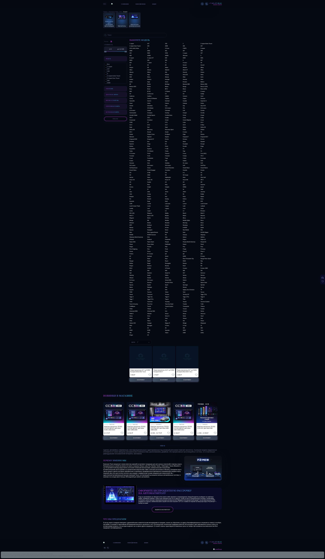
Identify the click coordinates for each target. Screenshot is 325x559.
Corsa (184, 115)
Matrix (184, 215)
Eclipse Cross (151, 134)
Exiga (202, 146)
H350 (148, 175)
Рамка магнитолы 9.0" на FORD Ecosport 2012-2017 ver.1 (187, 370)
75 (165, 62)
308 (202, 50)
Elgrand (149, 136)
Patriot (184, 244)
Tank (184, 292)
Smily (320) (168, 280)
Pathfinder (168, 244)
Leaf (148, 208)
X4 (148, 328)
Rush (184, 265)
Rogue (131, 265)
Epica (184, 141)
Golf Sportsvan (133, 167)
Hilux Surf (203, 177)
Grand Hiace (186, 167)
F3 (183, 148)
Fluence (167, 153)
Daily (130, 127)
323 (130, 53)
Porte (166, 249)
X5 (165, 328)
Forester (131, 155)
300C (148, 50)
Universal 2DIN (133, 311)
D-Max (202, 124)
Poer (202, 246)
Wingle (184, 323)
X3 (130, 328)
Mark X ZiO (150, 215)
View (166, 318)
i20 (183, 182)
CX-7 (166, 124)
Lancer (185, 203)
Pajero (184, 239)
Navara (131, 230)
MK (148, 220)
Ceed (130, 103)
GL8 (202, 163)
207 (202, 46)
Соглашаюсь (316, 555)
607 (202, 60)
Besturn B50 (204, 84)
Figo (184, 151)
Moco (202, 220)
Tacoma (149, 292)
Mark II (202, 213)
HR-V (202, 179)
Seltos (166, 275)
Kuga (148, 201)
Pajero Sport (150, 241)
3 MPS (184, 48)
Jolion (184, 191)
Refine (131, 263)
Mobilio (167, 220)
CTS (166, 122)
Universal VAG (151, 311)
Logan (149, 210)
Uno (166, 311)
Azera (166, 81)
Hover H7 (167, 179)
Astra (202, 74)
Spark (166, 285)
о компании (125, 4)
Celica (202, 103)
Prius (166, 251)
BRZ (130, 91)
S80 (184, 270)
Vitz (184, 320)
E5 (201, 132)
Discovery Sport (169, 129)
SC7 (184, 273)
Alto (166, 72)
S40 (148, 270)
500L (202, 58)
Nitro (130, 232)
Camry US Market (152, 98)
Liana (202, 208)
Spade (149, 285)
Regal (148, 263)
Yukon (166, 332)
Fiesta (166, 151)
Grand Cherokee (169, 167)
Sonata (202, 280)
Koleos (184, 199)
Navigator (149, 230)
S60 (166, 270)
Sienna (167, 277)
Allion (130, 69)
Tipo (202, 299)
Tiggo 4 (167, 296)
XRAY (184, 330)
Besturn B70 (132, 86)
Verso (148, 316)
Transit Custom (169, 306)
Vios (202, 318)
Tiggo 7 (131, 299)
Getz (148, 163)
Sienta (184, 277)
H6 (166, 175)
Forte (148, 155)
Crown (167, 120)
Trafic (202, 304)
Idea (166, 184)
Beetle (149, 84)
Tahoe (166, 292)
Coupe (202, 115)
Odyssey (203, 234)
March (184, 213)
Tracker (185, 304)
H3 (130, 175)
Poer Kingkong (133, 249)
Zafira (202, 332)
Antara (202, 72)
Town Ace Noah (169, 304)
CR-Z (148, 117)
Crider (202, 117)
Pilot (166, 246)
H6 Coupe (185, 175)
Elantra (202, 134)
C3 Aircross (150, 93)
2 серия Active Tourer (206, 43)
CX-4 (130, 124)
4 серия (185, 53)
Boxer (148, 89)
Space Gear (204, 282)
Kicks (184, 196)
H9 (201, 175)
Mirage (131, 220)
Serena (202, 275)
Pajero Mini (132, 241)
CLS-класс (132, 110)
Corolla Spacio (151, 115)
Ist (183, 189)
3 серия (203, 48)
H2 (201, 172)
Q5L (202, 253)
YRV (148, 332)
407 (202, 53)
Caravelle (132, 100)
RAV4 (184, 261)
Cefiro (148, 103)
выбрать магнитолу (162, 509)
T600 (130, 292)
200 (148, 46)
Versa (131, 316)
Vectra (202, 311)
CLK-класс (203, 108)
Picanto (149, 246)
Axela (130, 81)
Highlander (168, 177)
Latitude (203, 206)
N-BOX (149, 227)
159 (166, 43)
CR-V (130, 117)
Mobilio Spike (186, 220)
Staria (131, 287)
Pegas (131, 246)
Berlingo (167, 84)
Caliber (167, 96)
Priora (148, 251)
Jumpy (149, 194)
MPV (130, 225)
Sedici (148, 275)
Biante (149, 86)
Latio (184, 206)
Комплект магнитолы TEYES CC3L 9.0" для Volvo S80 (206, 427)
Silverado (203, 277)
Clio (184, 108)
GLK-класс (168, 165)
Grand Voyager (151, 170)
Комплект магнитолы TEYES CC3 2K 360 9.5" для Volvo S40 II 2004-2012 (183, 428)
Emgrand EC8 (133, 139)
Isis (166, 189)
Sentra (184, 275)
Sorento (149, 282)
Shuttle (149, 277)
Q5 (183, 253)
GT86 (148, 172)
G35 (166, 160)
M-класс (203, 210)
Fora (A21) (203, 153)
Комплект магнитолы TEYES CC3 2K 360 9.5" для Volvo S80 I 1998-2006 (136, 428)
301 (166, 50)
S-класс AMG (204, 268)
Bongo (184, 86)
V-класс (185, 311)
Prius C (185, 251)
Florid (148, 153)
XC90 (148, 330)
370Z (166, 53)
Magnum (149, 213)
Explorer (149, 148)
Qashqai (149, 256)
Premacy (203, 249)
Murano (167, 225)
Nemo (166, 230)
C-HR (184, 91)
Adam (166, 67)
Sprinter (203, 285)
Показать (115, 118)
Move (202, 222)
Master (167, 215)
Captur (184, 98)
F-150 (166, 148)
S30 (130, 270)
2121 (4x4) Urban (134, 48)
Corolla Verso (168, 115)
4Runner (185, 55)
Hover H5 (149, 179)
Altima (149, 72)
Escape (203, 144)
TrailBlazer (132, 306)
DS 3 (130, 132)
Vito (166, 320)
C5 (183, 93)
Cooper (185, 112)
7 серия (149, 62)
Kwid (166, 201)
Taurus (202, 292)
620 (130, 62)
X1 (201, 325)
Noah (166, 232)
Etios (148, 146)
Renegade (168, 263)
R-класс (203, 256)
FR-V (202, 155)
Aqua (130, 74)
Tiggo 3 (131, 296)
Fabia (131, 151)
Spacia (131, 285)
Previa (131, 251)
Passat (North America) (189, 241)
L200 (130, 203)
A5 (148, 65)
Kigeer (202, 196)
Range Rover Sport (206, 258)
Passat (167, 241)
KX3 (202, 201)
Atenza (167, 77)
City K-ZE (203, 105)
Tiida (184, 299)
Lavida (131, 208)
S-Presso (167, 268)
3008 (130, 50)
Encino (167, 139)
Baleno (202, 81)
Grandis (185, 170)
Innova (131, 187)
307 (184, 50)
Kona (202, 199)
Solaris (184, 280)
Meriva (167, 218)
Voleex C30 (132, 323)
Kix (130, 199)
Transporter (186, 306)
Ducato (149, 132)
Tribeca (203, 306)
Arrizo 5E (185, 74)
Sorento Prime (169, 282)
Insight (149, 187)
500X (130, 60)
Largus (167, 206)
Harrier (131, 177)
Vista (130, 320)
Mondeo (167, 222)
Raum (166, 261)
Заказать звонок (217, 4)
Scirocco (203, 273)
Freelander (150, 158)
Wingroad (203, 323)
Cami (202, 96)
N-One (167, 227)
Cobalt (149, 110)
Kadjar (202, 194)
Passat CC (203, 241)
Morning (185, 222)
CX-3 (202, 122)
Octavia (185, 234)
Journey (203, 191)
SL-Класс (132, 280)
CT (148, 122)
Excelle (185, 146)
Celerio (167, 103)
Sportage (185, 285)
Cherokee (150, 105)
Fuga (166, 158)
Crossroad (132, 120)
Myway (131, 227)
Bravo (184, 89)
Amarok (185, 72)
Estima (131, 146)
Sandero (149, 273)
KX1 (184, 201)
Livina (131, 210)
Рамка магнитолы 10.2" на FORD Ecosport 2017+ (164, 370)
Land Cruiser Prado (134, 206)
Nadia (202, 227)
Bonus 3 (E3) (204, 86)
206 (184, 46)
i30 (201, 182)
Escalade (185, 144)
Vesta (184, 316)
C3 (130, 93)
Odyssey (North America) (136, 237)
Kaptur (149, 196)
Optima (202, 237)
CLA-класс (168, 108)
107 (148, 43)
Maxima (203, 215)
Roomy (167, 265)
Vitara (148, 320)
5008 (184, 58)
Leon (184, 208)
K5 (183, 194)
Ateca (148, 77)
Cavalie (185, 100)
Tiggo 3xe (150, 296)
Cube (184, 122)
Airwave (185, 67)
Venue (166, 313)
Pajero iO (203, 239)
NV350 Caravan (151, 234)
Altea (202, 69)
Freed (131, 158)
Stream (185, 287)
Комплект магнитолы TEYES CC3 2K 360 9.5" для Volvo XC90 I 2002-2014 (113, 428)
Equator (203, 141)
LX (183, 210)
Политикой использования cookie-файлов (70, 555)
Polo (148, 249)
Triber (131, 308)
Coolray (167, 112)
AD (148, 67)
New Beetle (186, 230)
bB (130, 84)
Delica (184, 127)
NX (166, 234)
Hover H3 (132, 179)
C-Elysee (167, 91)
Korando (131, 201)
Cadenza (131, 96)
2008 (166, 46)
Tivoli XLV (149, 301)
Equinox (131, 144)
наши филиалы (140, 4)
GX (166, 172)
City (184, 105)
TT (166, 308)
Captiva (167, 98)
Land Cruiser (204, 203)
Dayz (166, 127)
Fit (201, 151)
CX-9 (184, 124)
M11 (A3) (131, 213)
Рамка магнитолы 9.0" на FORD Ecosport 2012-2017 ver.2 (140, 370)
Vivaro (202, 320)
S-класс (185, 268)
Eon (148, 141)
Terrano (167, 294)
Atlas (184, 77)
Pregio (184, 249)
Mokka (149, 222)
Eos (166, 141)
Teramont (149, 294)
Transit (149, 306)
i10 (166, 182)
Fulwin (184, 158)
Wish (130, 325)
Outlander (167, 239)
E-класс (185, 132)
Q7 (130, 256)
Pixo (184, 246)
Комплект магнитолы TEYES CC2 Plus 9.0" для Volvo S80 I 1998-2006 (160, 428)
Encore (202, 139)
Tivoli (130, 301)
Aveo (202, 79)
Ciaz (166, 105)
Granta (202, 170)
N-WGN (185, 227)
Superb (131, 289)
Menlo (149, 218)
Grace (149, 167)
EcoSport (167, 134)
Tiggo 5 (203, 296)
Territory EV (186, 294)
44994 (149, 55)
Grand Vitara (132, 170)
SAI (201, 270)
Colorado (167, 110)
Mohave (131, 222)
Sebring (131, 275)
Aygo (148, 81)
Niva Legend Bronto (152, 232)
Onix (148, 237)
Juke (130, 194)
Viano (131, 318)
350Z (148, 53)
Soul (184, 282)
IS (147, 189)
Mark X (131, 215)
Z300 (184, 332)
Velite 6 (131, 313)
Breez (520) (204, 89)
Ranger (131, 261)
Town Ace (149, 304)
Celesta (185, 103)
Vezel (202, 316)
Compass (149, 112)
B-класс (185, 81)
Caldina (149, 96)
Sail (130, 273)
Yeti (130, 332)
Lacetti (149, 203)
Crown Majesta (187, 120)
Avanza (149, 79)
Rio (201, 263)
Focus (184, 153)
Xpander (167, 330)
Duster (167, 132)
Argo (148, 74)
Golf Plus (203, 165)
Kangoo (131, 196)
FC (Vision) (150, 151)
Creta (184, 117)
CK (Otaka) (150, 108)
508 (148, 60)
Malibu (167, 213)
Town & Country (133, 304)
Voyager (149, 323)
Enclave (185, 139)
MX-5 (202, 225)
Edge (184, 134)
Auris (202, 77)
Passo (131, 244)
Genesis (131, 163)
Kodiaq (167, 199)
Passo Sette (150, 244)
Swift (148, 289)
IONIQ (184, 187)
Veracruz (203, 313)
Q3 (166, 253)
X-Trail (184, 325)
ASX (130, 77)
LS (165, 210)
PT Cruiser (150, 253)
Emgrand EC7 (204, 136)
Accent (184, 65)
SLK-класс (150, 280)
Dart (148, 127)
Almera (149, 69)
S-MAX (149, 268)
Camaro (185, 96)
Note (184, 232)
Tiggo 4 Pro (186, 296)
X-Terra (167, 325)
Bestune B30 (186, 84)
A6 (165, 65)
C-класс (203, 91)
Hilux (184, 177)
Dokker (202, 129)
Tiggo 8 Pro (150, 299)
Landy (149, 206)
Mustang (185, 225)
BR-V (166, 89)
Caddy (202, 93)
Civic (130, 108)
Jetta (148, 191)
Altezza (131, 72)
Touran (185, 301)
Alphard (167, 69)
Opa (166, 237)
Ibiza (148, 184)
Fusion (131, 160)
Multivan (149, 225)
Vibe (148, 318)
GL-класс (185, 163)
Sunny (202, 287)
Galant (184, 160)
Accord (202, 65)
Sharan (131, 277)
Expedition (132, 148)
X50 (184, 328)
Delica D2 (203, 127)
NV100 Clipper (204, 232)
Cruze (202, 120)
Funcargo (203, 158)
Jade (202, 189)
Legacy (167, 208)
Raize (148, 258)
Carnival (167, 100)
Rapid (148, 261)
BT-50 (148, 91)
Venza (184, 313)
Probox (131, 253)
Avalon (131, 79)
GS (130, 172)
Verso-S (167, 316)
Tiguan (167, 299)
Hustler (149, 182)
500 (166, 58)
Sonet (131, 282)
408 (130, 55)
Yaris (202, 330)
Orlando (131, 239)
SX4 (166, 289)
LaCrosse (167, 203)
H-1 (184, 172)
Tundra (202, 308)
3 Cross (167, 48)
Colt (184, 110)
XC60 (130, 330)
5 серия (131, 58)
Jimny (166, 191)
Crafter (167, 117)
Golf (184, 165)
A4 (130, 65)
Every (166, 146)
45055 (166, 55)
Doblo (184, 129)
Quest (166, 256)
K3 (165, 194)
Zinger (131, 335)
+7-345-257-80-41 (215, 3)
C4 (166, 93)
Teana (131, 294)
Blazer (166, 86)
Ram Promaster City (188, 258)
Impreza (203, 184)
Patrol (202, 244)
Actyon (131, 67)
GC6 (202, 160)
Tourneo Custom (205, 301)
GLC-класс (132, 165)
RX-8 (130, 268)
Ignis (184, 184)
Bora (130, 89)
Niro (202, 230)
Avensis (185, 79)
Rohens (149, 265)
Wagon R (167, 323)
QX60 (184, 256)
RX (201, 265)
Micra (184, 218)
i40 (130, 184)
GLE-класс (150, 165)
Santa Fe (167, 273)
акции (154, 4)
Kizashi (149, 199)
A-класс (185, 62)
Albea (202, 67)
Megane (131, 218)
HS (130, 182)
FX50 (148, 160)
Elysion (167, 136)
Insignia (167, 187)
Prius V (202, 251)
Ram (166, 258)
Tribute (149, 308)
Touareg (167, 301)
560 (166, 60)
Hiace (148, 177)
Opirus (184, 237)
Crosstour (150, 120)
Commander (132, 112)
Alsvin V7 (185, 69)
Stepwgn (149, 287)
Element (131, 136)
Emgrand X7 (150, 139)
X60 (202, 328)
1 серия (131, 43)
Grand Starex (204, 167)
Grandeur (167, 170)
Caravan (203, 98)
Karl (166, 196)
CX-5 (148, 124)
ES (166, 144)
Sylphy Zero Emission (188, 289)
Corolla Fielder (133, 115)
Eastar (131, 134)
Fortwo (185, 155)
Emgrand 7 (186, 136)
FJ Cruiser (132, 153)
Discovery (150, 129)
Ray (202, 261)
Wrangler (149, 325)
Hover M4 (185, 179)
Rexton (185, 263)
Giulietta (167, 163)
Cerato (131, 105)
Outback (149, 239)
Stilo (166, 287)
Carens (149, 100)
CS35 (130, 122)
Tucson (185, 308)
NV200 (131, 234)
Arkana (167, 74)
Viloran (185, 318)
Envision (131, 141)
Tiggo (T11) (204, 294)
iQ (130, 189)
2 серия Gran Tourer (135, 46)
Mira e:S (203, 218)
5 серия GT (150, 58)
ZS (148, 335)
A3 (201, 62)
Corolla (202, 112)
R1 (130, 258)
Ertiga (148, 144)
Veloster (149, 313)
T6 (201, 289)
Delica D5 (132, 129)
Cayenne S (204, 100)
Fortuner (167, 155)
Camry (131, 98)
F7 (201, 148)
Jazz (130, 191)
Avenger (167, 79)
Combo (202, 110)
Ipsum (202, 187)
